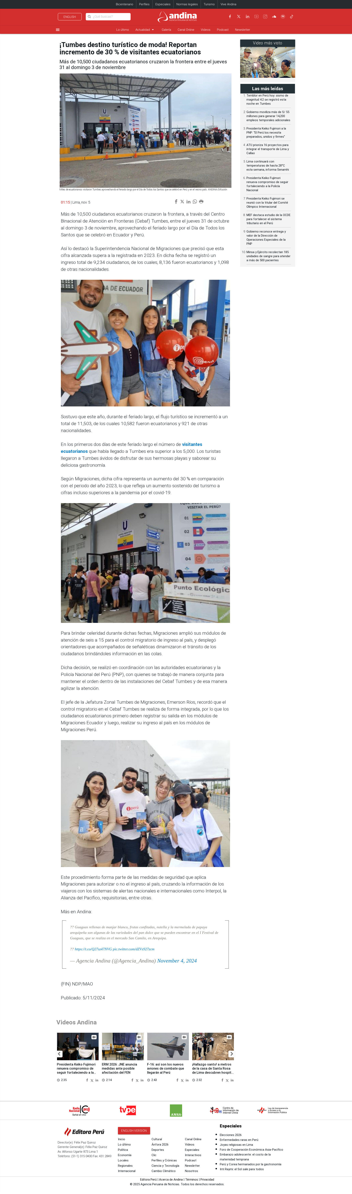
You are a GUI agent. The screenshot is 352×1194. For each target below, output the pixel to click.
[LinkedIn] (247, 16)
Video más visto (267, 43)
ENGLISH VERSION (134, 1130)
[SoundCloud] (274, 16)
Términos (191, 1179)
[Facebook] (230, 16)
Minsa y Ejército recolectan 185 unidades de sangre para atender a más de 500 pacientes (268, 256)
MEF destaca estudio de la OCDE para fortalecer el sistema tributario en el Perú (268, 219)
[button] (59, 1054)
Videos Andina (76, 1022)
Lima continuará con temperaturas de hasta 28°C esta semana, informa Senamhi (267, 165)
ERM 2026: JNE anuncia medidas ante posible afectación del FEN (119, 1068)
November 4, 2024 (177, 961)
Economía (124, 1155)
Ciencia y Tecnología (165, 1166)
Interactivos (193, 1155)
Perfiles (144, 4)
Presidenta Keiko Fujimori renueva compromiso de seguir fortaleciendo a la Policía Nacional (76, 1070)
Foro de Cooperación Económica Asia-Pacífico (251, 1149)
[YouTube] (256, 16)
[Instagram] (265, 16)
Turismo (209, 4)
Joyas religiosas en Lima (236, 1145)
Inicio (121, 1139)
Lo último (122, 30)
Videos (205, 30)
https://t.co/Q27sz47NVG (93, 949)
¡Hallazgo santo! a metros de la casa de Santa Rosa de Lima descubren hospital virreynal (213, 1070)
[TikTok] (292, 16)
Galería (166, 30)
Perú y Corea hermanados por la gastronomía (250, 1164)
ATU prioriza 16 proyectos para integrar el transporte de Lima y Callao (267, 149)
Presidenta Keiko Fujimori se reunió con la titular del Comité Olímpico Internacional (267, 203)
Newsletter (242, 30)
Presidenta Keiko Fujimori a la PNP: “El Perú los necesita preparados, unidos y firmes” (266, 132)
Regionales (125, 1166)
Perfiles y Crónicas (164, 1160)
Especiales (162, 4)
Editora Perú (148, 1179)
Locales (123, 1160)
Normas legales (187, 4)
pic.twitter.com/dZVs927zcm (133, 949)
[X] (239, 16)
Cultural (157, 1139)
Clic (154, 1155)
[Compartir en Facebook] (87, 1080)
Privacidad (207, 1179)
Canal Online (186, 30)
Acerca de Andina (171, 1179)
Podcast (223, 30)
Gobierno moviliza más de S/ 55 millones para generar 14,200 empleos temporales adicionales (268, 116)
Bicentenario (124, 4)
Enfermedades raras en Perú (239, 1140)
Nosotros (191, 1171)
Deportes (158, 1150)
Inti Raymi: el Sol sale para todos (242, 1169)
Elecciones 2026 (231, 1135)
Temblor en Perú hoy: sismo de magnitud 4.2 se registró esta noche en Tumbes (267, 99)
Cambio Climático (164, 1171)
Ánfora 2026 (160, 1144)
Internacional (126, 1171)
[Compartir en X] (92, 1080)
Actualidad (145, 29)
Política (123, 1150)
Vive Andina (228, 4)
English (70, 17)
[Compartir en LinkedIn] (97, 1080)
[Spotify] (283, 16)
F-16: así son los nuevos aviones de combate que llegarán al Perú (165, 1068)
